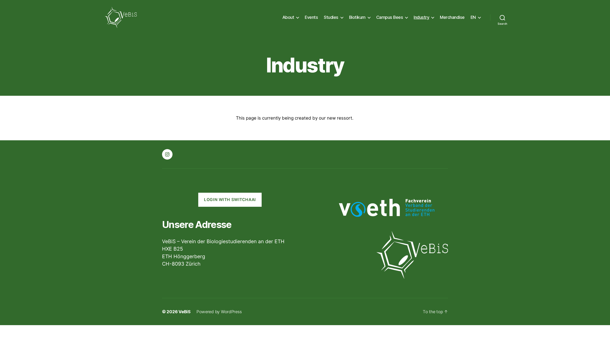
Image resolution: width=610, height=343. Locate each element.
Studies (331, 17)
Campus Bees (389, 17)
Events (311, 17)
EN (473, 17)
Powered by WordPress (219, 311)
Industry (421, 17)
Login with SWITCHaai (230, 199)
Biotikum (357, 17)
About (288, 17)
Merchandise (452, 17)
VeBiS (184, 311)
